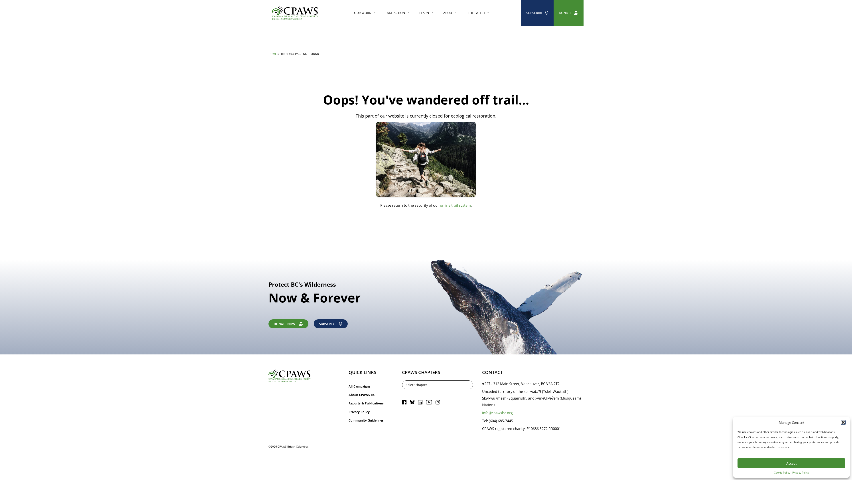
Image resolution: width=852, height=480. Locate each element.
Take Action (395, 13)
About (448, 13)
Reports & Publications (366, 403)
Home (272, 54)
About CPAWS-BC (362, 395)
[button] (843, 422)
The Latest (476, 13)
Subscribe (534, 13)
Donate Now (284, 324)
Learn (424, 13)
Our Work (362, 13)
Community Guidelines (366, 420)
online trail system (455, 205)
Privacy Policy (800, 472)
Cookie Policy (782, 472)
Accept (791, 463)
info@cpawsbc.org (497, 412)
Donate (565, 13)
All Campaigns (359, 386)
